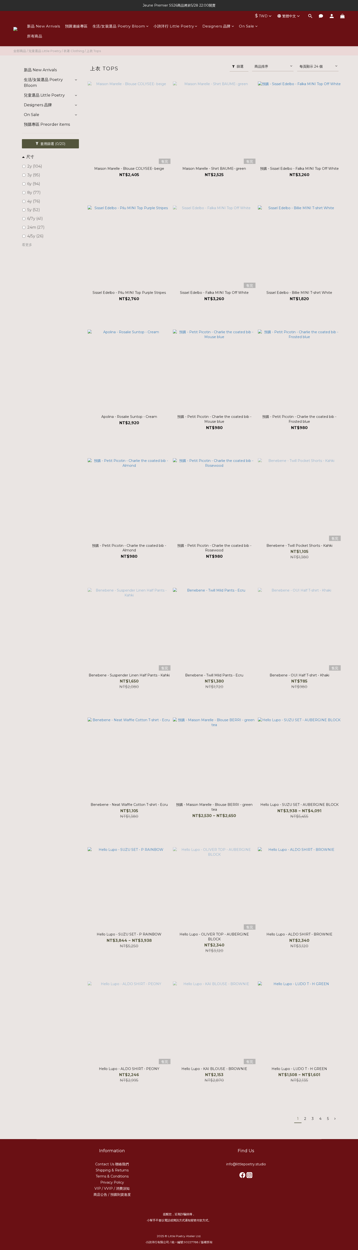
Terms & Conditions (112, 1176)
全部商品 (19, 51)
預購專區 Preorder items (47, 124)
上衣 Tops (93, 51)
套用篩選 (52, 144)
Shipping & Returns (112, 1170)
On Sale (246, 26)
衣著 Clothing (74, 51)
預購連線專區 (76, 26)
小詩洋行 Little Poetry (173, 26)
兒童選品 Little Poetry (44, 51)
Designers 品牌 (216, 26)
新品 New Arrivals (43, 26)
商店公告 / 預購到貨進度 (112, 1194)
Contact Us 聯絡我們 (112, 1164)
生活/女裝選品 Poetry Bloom (119, 26)
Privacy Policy (112, 1182)
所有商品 (34, 36)
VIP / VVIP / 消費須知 (112, 1188)
